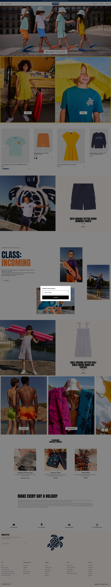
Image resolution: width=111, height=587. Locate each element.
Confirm (55, 297)
